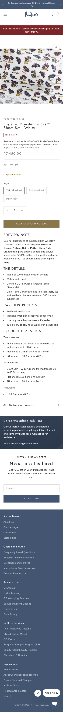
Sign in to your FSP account (16, 29)
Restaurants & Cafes (15, 691)
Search (7, 696)
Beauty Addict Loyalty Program (20, 650)
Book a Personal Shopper (18, 680)
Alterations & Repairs (15, 655)
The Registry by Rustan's (17, 628)
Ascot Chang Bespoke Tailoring (21, 675)
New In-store (11, 669)
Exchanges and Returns (17, 563)
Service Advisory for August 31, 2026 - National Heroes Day (31, 4)
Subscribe (31, 498)
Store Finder (10, 537)
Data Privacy (11, 614)
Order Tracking (12, 593)
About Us (9, 522)
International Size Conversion (20, 568)
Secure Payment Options (17, 603)
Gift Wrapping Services (16, 598)
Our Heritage (11, 527)
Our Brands (10, 532)
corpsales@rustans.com (24, 443)
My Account (10, 588)
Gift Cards (9, 639)
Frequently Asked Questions (19, 552)
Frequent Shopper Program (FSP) (22, 644)
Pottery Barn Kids (14, 118)
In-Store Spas (11, 685)
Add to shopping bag (31, 223)
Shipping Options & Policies (19, 557)
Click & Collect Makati (15, 634)
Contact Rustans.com (15, 573)
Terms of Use (11, 609)
